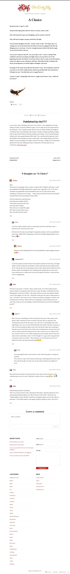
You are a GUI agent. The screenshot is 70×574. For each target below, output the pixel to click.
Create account (39, 477)
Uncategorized (42, 115)
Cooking (12, 501)
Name (39, 438)
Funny (11, 510)
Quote (11, 540)
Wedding (12, 564)
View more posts (22, 145)
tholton (15, 180)
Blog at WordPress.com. (35, 571)
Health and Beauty (14, 516)
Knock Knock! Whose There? (17, 444)
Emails (11, 504)
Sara (16, 222)
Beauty (11, 480)
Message (38, 450)
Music (11, 528)
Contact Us (42, 468)
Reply (11, 215)
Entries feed (39, 483)
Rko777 (17, 314)
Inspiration (12, 522)
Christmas (12, 498)
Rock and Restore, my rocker (17, 442)
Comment (55, 426)
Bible (11, 483)
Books (11, 486)
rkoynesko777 (19, 259)
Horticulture (13, 519)
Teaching (12, 552)
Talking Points (13, 549)
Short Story (12, 543)
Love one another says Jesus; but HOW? (19, 455)
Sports (11, 546)
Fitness (11, 507)
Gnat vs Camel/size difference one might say (20, 452)
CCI (11, 489)
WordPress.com (40, 489)
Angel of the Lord (14, 477)
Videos (11, 561)
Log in (37, 480)
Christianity (12, 495)
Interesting (12, 525)
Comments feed (40, 486)
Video (11, 558)
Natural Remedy (14, 531)
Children (12, 492)
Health (11, 513)
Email (39, 444)
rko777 (27, 115)
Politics (11, 534)
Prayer (11, 537)
